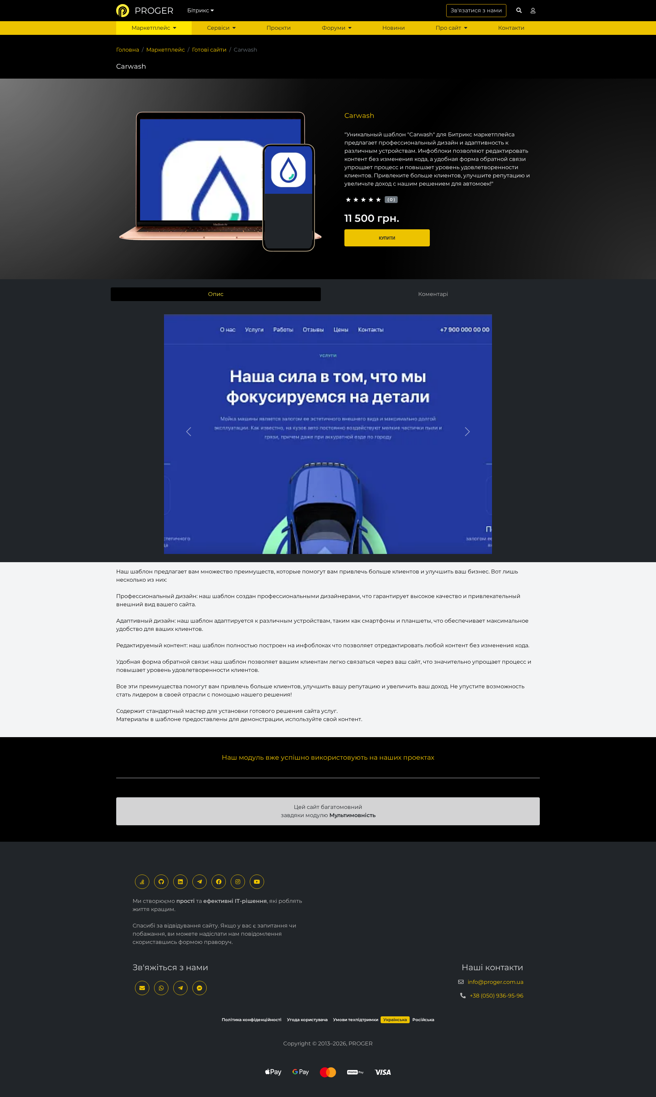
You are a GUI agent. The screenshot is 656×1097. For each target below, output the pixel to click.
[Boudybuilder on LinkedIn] (180, 882)
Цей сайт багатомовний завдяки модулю (328, 811)
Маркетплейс (151, 28)
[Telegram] (199, 882)
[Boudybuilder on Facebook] (218, 882)
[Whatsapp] (161, 988)
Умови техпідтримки (355, 1019)
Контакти (511, 28)
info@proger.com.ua (495, 982)
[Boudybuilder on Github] (161, 882)
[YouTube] (257, 882)
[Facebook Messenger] (199, 988)
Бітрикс (198, 10)
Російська (423, 1019)
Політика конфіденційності (252, 1019)
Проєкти (278, 28)
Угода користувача (307, 1019)
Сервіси (218, 28)
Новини (393, 28)
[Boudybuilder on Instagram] (238, 882)
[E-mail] (142, 988)
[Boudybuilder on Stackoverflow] (142, 882)
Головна (127, 49)
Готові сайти (209, 49)
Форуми (333, 28)
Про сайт (448, 28)
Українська (395, 1019)
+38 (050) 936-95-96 (496, 995)
